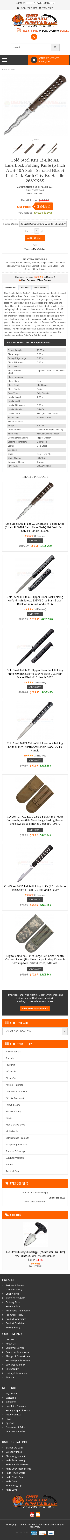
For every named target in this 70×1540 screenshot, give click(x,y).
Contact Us (12, 1339)
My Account (12, 1393)
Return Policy (13, 1306)
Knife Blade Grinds (15, 1477)
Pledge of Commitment (18, 1356)
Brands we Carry (14, 1447)
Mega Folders (47, 262)
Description (10, 287)
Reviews (24, 287)
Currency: (20, 3)
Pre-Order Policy (14, 1315)
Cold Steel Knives (44, 187)
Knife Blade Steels (15, 1473)
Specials (10, 1423)
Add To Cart (34, 540)
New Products (13, 1414)
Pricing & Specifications (18, 1410)
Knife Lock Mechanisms (18, 1468)
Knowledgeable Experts (18, 1360)
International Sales (15, 1431)
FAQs (9, 1419)
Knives (12, 69)
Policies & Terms (15, 1285)
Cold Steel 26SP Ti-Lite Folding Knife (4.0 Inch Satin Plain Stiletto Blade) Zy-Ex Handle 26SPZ (35, 888)
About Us (11, 1343)
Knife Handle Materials (18, 1464)
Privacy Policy (13, 1327)
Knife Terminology (15, 1460)
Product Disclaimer (16, 1323)
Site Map (10, 1377)
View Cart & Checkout (34, 1201)
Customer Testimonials (18, 1352)
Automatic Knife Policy (18, 1310)
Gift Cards (11, 1402)
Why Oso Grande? (15, 1364)
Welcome (11, 1397)
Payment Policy (14, 1289)
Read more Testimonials (35, 1008)
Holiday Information (16, 1373)
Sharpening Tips (14, 1485)
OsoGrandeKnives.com (42, 1524)
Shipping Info (13, 1293)
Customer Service (15, 1348)
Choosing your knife (16, 1456)
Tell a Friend (40, 287)
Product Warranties (16, 1319)
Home (4, 69)
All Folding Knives (13, 262)
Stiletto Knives (39, 269)
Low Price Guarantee (17, 1406)
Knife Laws (11, 1489)
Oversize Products (15, 1298)
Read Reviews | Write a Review (36, 280)
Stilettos (35, 262)
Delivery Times (13, 1302)
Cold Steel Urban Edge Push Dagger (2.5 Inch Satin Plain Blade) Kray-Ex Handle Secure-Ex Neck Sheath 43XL (35, 1254)
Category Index (14, 1452)
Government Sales (15, 1427)
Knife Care (11, 1481)
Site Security (12, 1369)
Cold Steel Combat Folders (34, 266)
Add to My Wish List (36, 249)
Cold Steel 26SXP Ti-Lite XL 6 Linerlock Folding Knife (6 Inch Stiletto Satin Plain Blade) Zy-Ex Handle (35, 747)
